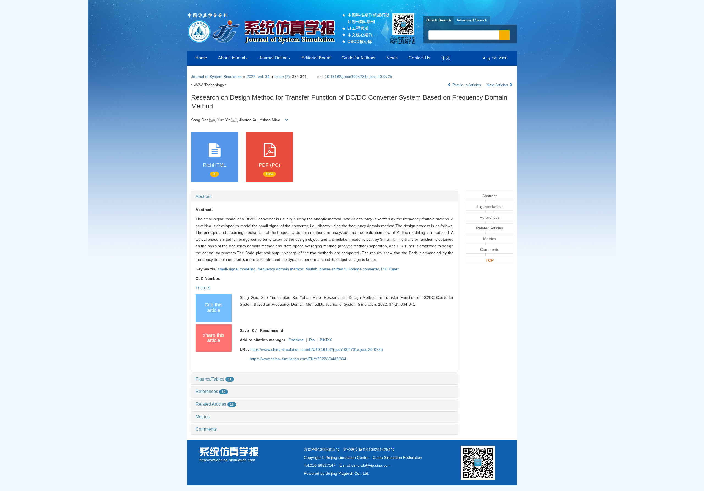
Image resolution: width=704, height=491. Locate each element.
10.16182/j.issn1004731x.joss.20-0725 (358, 76)
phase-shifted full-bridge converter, (350, 269)
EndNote (296, 340)
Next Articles (497, 85)
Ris (312, 340)
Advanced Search (472, 20)
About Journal (231, 58)
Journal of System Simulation (216, 76)
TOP (490, 260)
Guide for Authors (358, 58)
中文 (445, 58)
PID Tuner (390, 269)
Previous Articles (466, 85)
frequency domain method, (282, 269)
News (392, 58)
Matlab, (313, 269)
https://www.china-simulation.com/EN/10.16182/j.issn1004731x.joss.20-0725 (316, 349)
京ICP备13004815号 (321, 449)
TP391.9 (203, 288)
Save (244, 330)
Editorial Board (316, 58)
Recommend (271, 330)
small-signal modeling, (238, 269)
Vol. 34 (264, 76)
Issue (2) (282, 76)
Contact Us (419, 58)
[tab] (324, 196)
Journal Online (273, 58)
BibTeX (326, 340)
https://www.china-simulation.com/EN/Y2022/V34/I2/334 (298, 359)
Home (201, 58)
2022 (251, 76)
